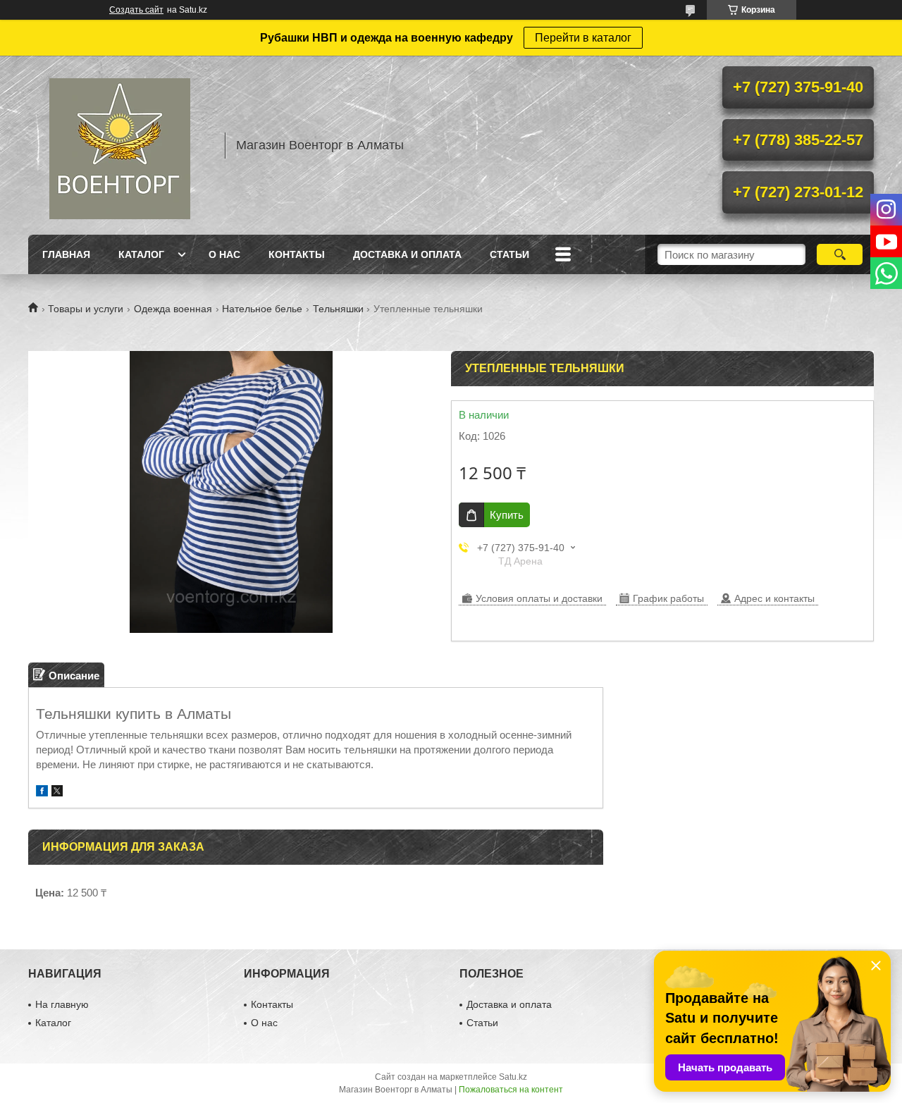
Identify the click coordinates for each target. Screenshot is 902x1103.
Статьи (509, 254)
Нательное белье (262, 308)
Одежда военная (173, 308)
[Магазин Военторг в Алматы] (119, 145)
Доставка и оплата (407, 254)
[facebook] (42, 793)
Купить (507, 515)
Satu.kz (513, 1077)
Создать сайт (136, 10)
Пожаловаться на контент (511, 1090)
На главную (62, 1004)
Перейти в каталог (583, 38)
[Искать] (840, 254)
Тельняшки (338, 308)
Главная (66, 254)
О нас (224, 254)
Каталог (141, 254)
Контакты (296, 254)
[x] (57, 793)
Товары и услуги (85, 308)
